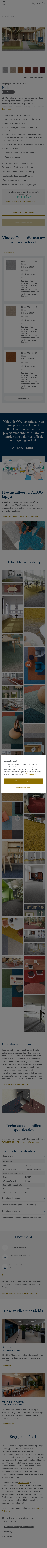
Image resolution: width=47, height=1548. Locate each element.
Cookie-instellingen (23, 787)
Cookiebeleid (30, 774)
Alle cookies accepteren (23, 781)
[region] (23, 774)
